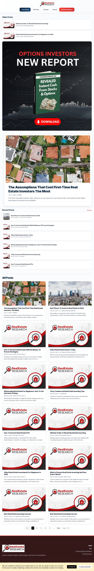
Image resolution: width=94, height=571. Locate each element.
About (55, 9)
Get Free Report (66, 9)
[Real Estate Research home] (47, 4)
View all (89, 210)
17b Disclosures (87, 554)
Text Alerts (25, 9)
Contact (46, 9)
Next (58, 528)
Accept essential (85, 567)
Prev (27, 528)
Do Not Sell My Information (84, 551)
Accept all (71, 567)
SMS (90, 548)
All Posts (36, 9)
